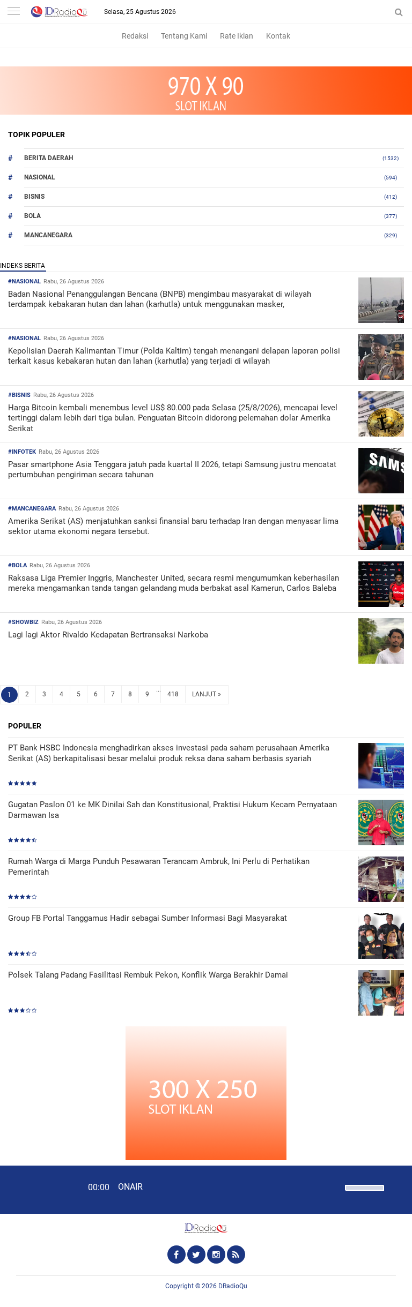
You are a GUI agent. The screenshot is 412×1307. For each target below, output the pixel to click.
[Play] (35, 1189)
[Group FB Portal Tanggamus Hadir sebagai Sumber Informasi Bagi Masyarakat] (381, 937)
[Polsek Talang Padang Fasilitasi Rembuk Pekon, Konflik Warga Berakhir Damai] (381, 994)
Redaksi (135, 36)
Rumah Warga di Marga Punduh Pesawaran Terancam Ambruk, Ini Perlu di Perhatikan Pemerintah (159, 867)
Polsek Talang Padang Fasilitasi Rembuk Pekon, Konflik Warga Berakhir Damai (148, 975)
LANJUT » (206, 694)
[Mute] (333, 1186)
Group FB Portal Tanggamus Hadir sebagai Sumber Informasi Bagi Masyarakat (147, 918)
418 (173, 694)
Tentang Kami (184, 36)
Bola (32, 216)
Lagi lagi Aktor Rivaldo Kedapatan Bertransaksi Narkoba (108, 635)
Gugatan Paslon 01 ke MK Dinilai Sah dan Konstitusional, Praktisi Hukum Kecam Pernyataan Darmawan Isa (172, 810)
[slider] (363, 1194)
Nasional (39, 177)
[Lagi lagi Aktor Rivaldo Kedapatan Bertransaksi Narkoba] (381, 661)
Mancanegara (48, 235)
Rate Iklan (236, 36)
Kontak (278, 36)
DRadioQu (232, 1286)
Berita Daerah (48, 158)
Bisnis (34, 196)
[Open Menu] (13, 12)
